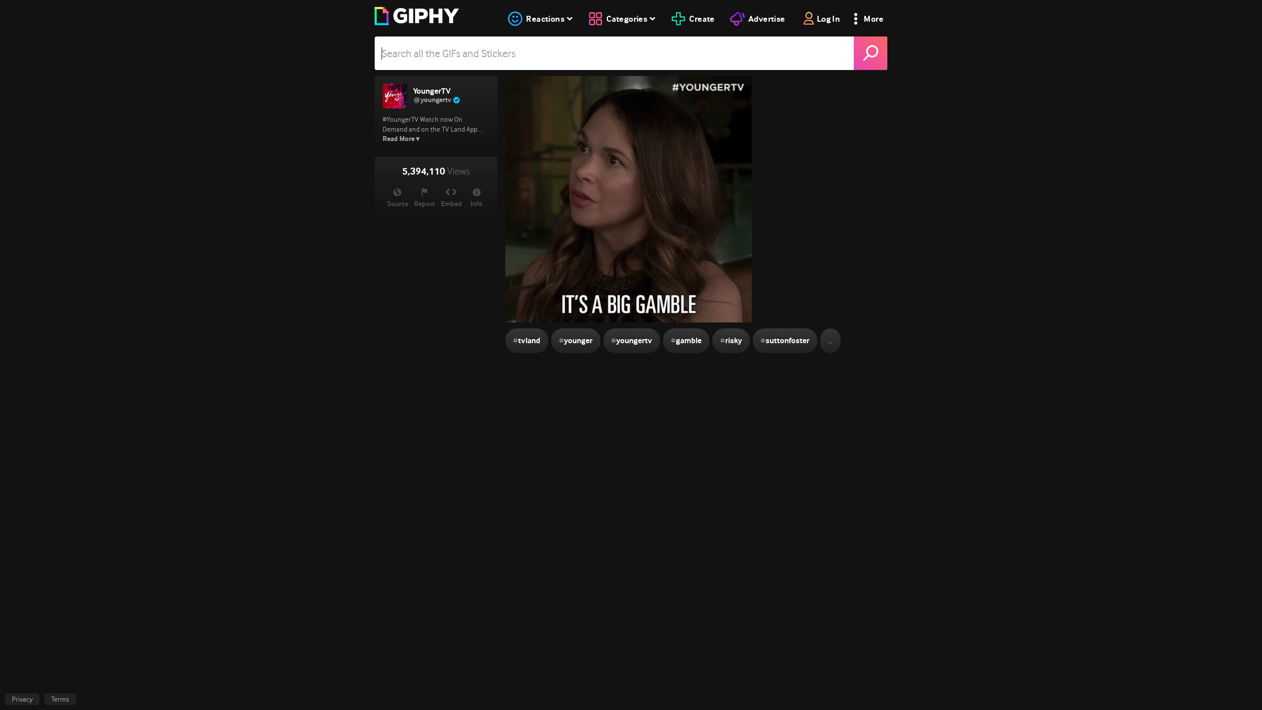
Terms (60, 699)
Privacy (22, 699)
